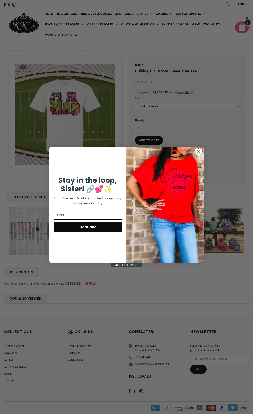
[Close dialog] (198, 151)
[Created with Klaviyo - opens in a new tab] (126, 265)
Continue (88, 226)
